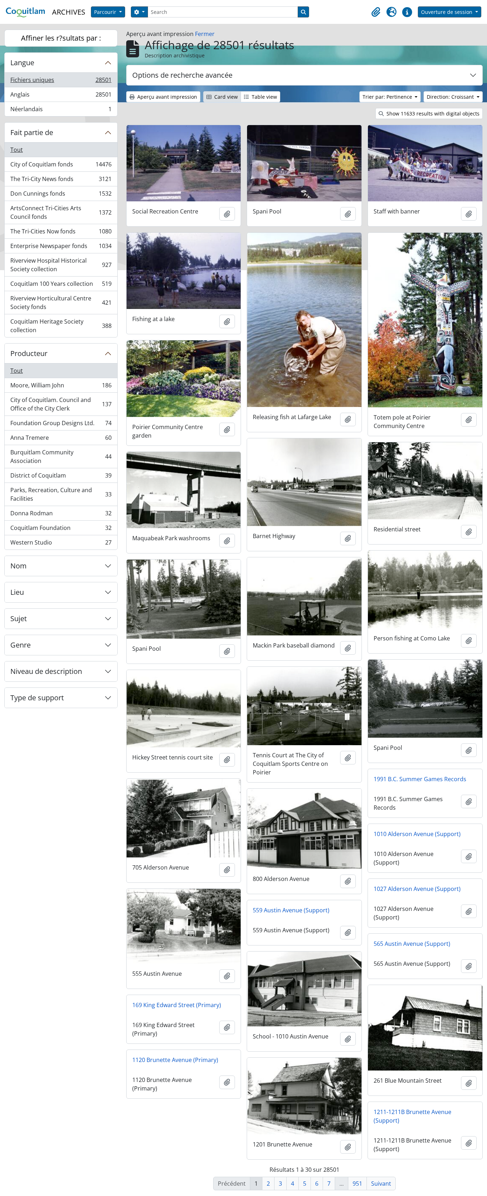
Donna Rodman (61, 515)
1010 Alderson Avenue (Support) (417, 834)
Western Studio (61, 544)
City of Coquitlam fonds (61, 166)
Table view (263, 96)
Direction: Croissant (451, 96)
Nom (18, 566)
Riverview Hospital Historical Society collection (61, 265)
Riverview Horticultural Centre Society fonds (61, 302)
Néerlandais (61, 110)
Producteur (28, 353)
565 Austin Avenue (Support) (412, 944)
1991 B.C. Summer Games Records (420, 779)
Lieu (17, 592)
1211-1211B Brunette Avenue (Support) (412, 1116)
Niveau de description (46, 671)
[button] (376, 12)
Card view (225, 96)
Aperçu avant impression (166, 96)
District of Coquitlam (61, 477)
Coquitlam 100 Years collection (61, 285)
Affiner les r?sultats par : (61, 38)
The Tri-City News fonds (61, 180)
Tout (16, 150)
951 (357, 1183)
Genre (20, 645)
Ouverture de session (447, 12)
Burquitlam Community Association (61, 456)
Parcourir (106, 12)
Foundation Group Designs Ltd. (61, 425)
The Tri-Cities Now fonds (61, 233)
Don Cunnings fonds (61, 195)
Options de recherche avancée (182, 75)
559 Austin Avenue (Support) (291, 910)
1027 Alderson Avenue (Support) (417, 889)
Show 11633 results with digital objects (432, 113)
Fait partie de (31, 132)
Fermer (205, 34)
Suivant (381, 1183)
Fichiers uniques (61, 81)
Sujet (18, 618)
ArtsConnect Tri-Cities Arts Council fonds (61, 212)
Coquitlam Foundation (61, 529)
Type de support (37, 697)
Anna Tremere (61, 439)
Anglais (61, 96)
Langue (22, 62)
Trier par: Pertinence (388, 96)
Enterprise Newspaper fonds (61, 247)
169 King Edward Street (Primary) (176, 1005)
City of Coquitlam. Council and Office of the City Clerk (61, 404)
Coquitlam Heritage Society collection (61, 326)
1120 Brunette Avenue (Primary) (175, 1060)
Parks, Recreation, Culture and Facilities (61, 494)
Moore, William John (61, 387)
